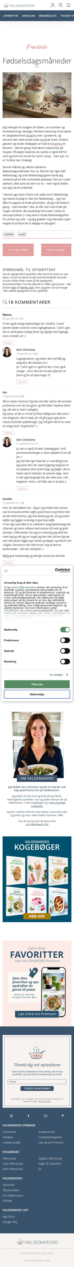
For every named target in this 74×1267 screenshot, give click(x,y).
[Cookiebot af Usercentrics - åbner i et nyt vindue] (55, 570)
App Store (9, 1216)
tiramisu (56, 144)
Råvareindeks (11, 1190)
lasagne (31, 135)
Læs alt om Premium (51, 1142)
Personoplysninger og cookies (37, 1253)
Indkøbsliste (48, 15)
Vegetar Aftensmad (50, 1158)
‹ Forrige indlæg (18, 250)
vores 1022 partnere (23, 587)
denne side (27, 287)
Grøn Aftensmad (13, 1163)
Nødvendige (37, 694)
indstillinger (11, 610)
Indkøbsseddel (11, 1142)
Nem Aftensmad (13, 1169)
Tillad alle (37, 684)
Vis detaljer (56, 674)
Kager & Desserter (49, 1163)
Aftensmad (9, 1158)
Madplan (28, 15)
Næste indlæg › (56, 250)
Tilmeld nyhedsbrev (37, 1088)
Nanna (7, 315)
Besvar (8, 342)
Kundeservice (46, 1132)
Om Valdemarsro (13, 1195)
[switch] (65, 640)
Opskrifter (10, 15)
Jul (39, 1169)
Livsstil (22, 234)
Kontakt (7, 1201)
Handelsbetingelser (50, 1137)
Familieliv (8, 234)
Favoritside (9, 1132)
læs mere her (44, 1101)
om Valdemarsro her (37, 824)
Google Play (10, 1222)
